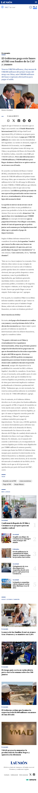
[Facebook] (19, 121)
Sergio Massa (19, 484)
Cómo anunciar (23, 775)
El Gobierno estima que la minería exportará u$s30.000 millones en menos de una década (19, 712)
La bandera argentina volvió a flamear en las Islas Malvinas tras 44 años (21, 585)
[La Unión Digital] (6, 2)
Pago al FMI (7, 484)
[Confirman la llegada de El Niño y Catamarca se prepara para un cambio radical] (19, 506)
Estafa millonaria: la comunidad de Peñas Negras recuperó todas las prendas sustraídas (22, 554)
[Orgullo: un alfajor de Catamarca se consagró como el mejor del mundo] (6, 538)
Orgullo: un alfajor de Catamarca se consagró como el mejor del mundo (22, 539)
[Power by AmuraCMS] (31, 779)
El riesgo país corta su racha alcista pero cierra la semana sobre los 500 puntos (17, 672)
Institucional (14, 775)
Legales (26, 769)
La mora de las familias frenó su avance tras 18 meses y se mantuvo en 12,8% (19, 633)
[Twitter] (13, 121)
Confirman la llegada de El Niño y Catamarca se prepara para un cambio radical (16, 525)
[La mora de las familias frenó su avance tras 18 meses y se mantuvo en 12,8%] (19, 615)
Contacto (6, 775)
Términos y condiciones (16, 769)
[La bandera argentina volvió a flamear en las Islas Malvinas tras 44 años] (6, 583)
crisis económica (25, 481)
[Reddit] (24, 121)
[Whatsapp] (8, 121)
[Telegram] (29, 121)
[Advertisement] (19, 30)
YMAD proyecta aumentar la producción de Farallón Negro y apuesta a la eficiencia (16, 752)
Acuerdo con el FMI (9, 481)
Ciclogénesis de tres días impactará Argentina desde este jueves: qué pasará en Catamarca (21, 570)
